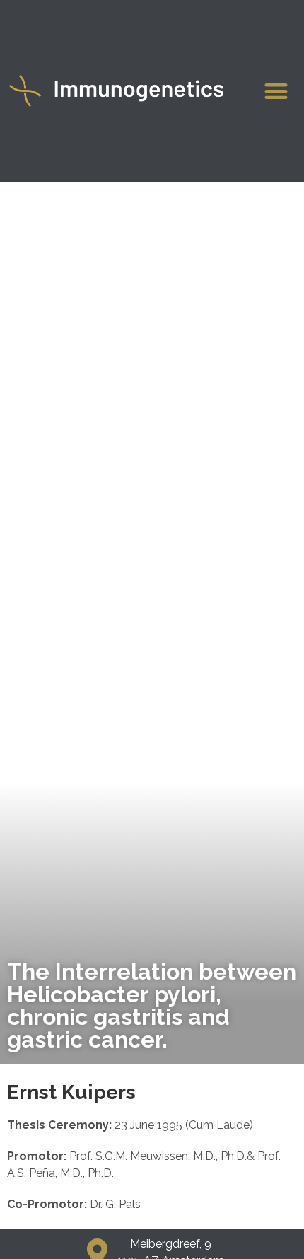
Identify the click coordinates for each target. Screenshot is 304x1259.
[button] (277, 91)
